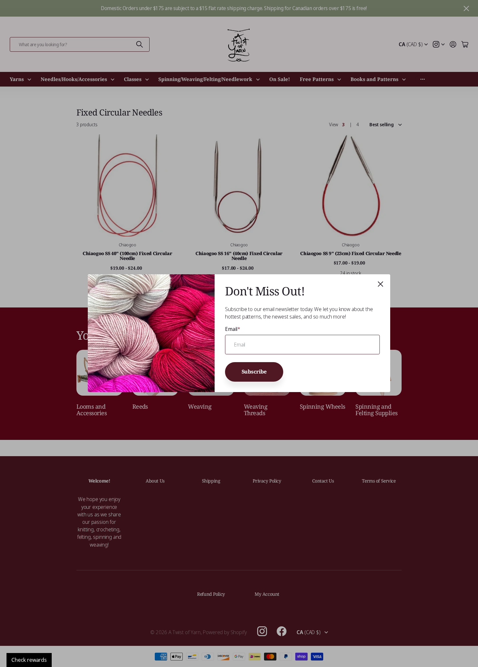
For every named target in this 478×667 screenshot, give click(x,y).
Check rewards (29, 659)
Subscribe (254, 371)
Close (380, 284)
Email (232, 329)
